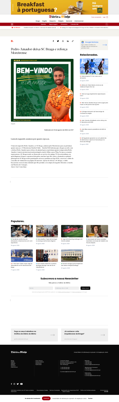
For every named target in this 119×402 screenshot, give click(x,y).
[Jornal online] (19, 18)
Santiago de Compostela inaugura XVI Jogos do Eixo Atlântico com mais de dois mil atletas (71, 27)
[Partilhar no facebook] (53, 41)
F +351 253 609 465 (65, 368)
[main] (59, 190)
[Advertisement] (59, 192)
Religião (61, 21)
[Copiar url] (73, 41)
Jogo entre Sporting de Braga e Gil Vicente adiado (71, 227)
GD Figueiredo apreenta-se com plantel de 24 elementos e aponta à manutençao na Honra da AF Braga (94, 140)
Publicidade (38, 364)
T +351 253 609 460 (65, 367)
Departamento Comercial (91, 367)
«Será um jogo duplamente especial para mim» (93, 95)
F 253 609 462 (88, 368)
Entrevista (64, 24)
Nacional (69, 21)
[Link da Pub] (59, 7)
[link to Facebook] (11, 384)
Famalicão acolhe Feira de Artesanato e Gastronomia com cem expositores (21, 228)
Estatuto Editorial (40, 362)
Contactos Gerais (64, 360)
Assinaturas (39, 363)
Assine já (46, 398)
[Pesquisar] (107, 24)
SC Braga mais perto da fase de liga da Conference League (93, 112)
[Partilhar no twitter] (58, 41)
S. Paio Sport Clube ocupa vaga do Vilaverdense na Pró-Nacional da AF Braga (22, 252)
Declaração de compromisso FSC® (70, 390)
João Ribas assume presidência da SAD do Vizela (93, 130)
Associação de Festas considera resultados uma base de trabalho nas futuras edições (97, 228)
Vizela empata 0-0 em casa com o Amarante (91, 60)
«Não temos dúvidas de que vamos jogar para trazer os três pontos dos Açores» (93, 104)
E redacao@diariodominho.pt (92, 364)
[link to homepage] (59, 17)
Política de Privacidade (64, 292)
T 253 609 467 (88, 362)
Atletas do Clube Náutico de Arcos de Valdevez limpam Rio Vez (92, 86)
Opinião (43, 24)
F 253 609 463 (88, 374)
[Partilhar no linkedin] (68, 41)
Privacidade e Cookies (42, 390)
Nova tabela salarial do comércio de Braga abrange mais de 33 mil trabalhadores (45, 252)
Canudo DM (74, 24)
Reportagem (53, 24)
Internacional (79, 21)
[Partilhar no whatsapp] (63, 41)
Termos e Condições (54, 390)
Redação (87, 360)
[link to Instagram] (14, 384)
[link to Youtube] (21, 384)
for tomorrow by (104, 391)
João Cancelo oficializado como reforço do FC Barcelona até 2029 (93, 121)
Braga (38, 21)
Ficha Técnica (39, 360)
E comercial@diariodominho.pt (68, 371)
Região (44, 21)
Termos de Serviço (76, 292)
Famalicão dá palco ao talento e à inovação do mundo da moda (26, 27)
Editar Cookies (66, 391)
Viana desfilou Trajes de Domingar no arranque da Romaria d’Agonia (44, 228)
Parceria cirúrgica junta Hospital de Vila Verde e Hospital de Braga (71, 252)
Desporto (53, 21)
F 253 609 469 (88, 363)
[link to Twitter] (18, 384)
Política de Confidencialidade (87, 390)
